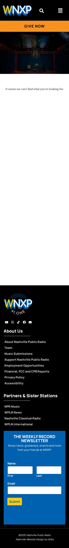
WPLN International (18, 424)
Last (39, 475)
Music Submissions (18, 354)
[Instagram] (12, 322)
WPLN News (13, 412)
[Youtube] (7, 322)
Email (12, 483)
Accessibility (13, 383)
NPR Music (12, 406)
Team (8, 348)
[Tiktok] (18, 322)
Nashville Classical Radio (22, 418)
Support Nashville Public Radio (26, 360)
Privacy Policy (14, 377)
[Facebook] (24, 322)
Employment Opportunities (24, 365)
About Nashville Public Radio (25, 342)
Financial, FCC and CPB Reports (26, 371)
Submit (14, 501)
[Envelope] (30, 322)
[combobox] (44, 11)
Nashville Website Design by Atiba (35, 539)
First (10, 475)
